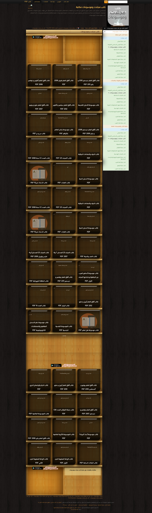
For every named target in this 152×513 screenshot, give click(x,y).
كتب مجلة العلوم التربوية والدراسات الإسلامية (117, 67)
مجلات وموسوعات (98, 496)
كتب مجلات (124, 38)
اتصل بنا (75, 505)
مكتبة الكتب (37, 2)
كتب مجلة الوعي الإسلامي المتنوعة (117, 45)
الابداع (100, 28)
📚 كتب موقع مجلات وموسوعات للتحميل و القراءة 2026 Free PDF (63, 28)
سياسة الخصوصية (93, 505)
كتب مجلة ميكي (121, 41)
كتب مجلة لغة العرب (120, 71)
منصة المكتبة (101, 505)
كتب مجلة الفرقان (121, 56)
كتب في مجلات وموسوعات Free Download (78, 498)
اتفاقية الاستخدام (82, 505)
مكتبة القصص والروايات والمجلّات (119, 81)
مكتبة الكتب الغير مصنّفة (121, 35)
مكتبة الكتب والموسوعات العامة (119, 126)
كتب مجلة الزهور (121, 74)
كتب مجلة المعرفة (121, 53)
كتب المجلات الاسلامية (120, 50)
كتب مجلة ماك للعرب (120, 77)
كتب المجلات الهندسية (120, 63)
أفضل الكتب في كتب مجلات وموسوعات (117, 28)
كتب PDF (28, 1)
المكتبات (45, 2)
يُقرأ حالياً (52, 2)
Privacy (65, 505)
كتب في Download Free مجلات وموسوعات (63, 496)
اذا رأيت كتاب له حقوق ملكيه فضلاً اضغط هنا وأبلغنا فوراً (67, 508)
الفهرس (59, 2)
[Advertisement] (45, 51)
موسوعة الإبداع (74, 509)
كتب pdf (70, 505)
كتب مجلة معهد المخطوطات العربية (116, 59)
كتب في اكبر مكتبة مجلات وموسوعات (42, 496)
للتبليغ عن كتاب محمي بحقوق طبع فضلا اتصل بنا (49, 502)
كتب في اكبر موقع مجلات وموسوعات (83, 496)
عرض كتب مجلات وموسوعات (119, 32)
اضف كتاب (66, 2)
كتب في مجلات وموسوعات (38, 28)
